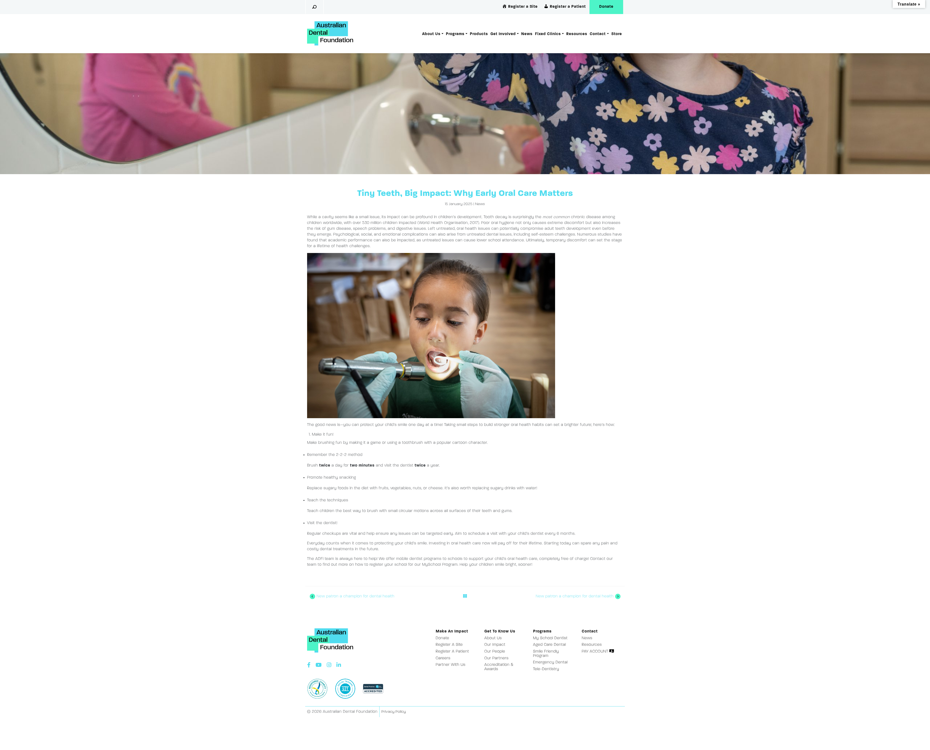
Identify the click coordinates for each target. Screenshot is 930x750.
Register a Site (449, 645)
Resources (576, 34)
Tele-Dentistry (546, 669)
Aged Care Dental (549, 645)
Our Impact (494, 645)
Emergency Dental (550, 662)
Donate (606, 7)
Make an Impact (452, 631)
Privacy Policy (393, 712)
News (527, 34)
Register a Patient (452, 651)
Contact (598, 34)
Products (479, 34)
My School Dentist (550, 638)
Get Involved (503, 34)
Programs (455, 34)
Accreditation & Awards (498, 667)
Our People (494, 651)
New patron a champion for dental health (355, 596)
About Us (431, 34)
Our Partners (496, 658)
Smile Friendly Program (546, 654)
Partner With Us (450, 665)
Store (616, 34)
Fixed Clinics (548, 34)
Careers (443, 658)
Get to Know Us (499, 631)
